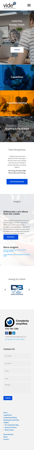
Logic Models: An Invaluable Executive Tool (16, 255)
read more (11, 237)
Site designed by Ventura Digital (15, 339)
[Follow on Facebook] (6, 333)
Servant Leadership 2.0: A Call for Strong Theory (14, 250)
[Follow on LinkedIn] (13, 333)
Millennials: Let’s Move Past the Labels (15, 212)
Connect (17, 49)
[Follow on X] (10, 333)
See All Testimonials (17, 181)
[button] (5, 289)
